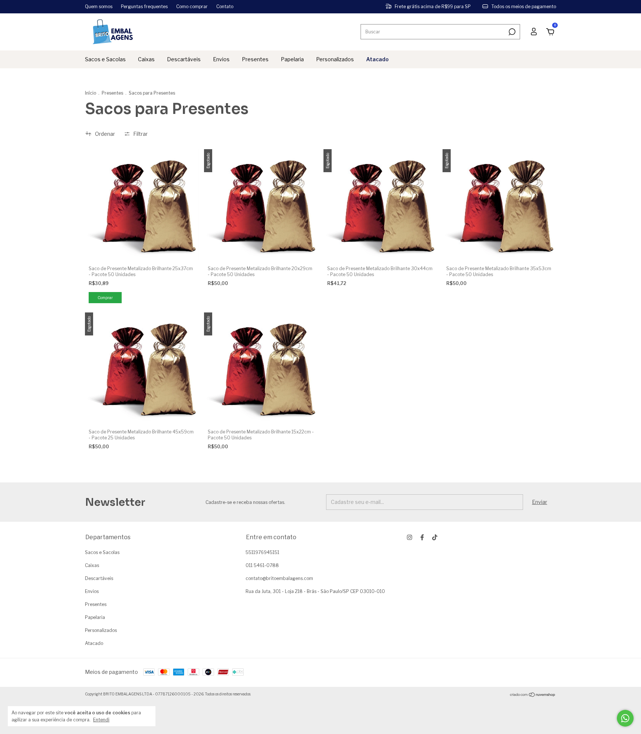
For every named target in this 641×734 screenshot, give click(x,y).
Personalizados (335, 59)
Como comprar (192, 6)
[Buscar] (511, 31)
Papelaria (292, 59)
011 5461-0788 (262, 565)
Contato (224, 6)
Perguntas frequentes (144, 6)
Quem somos (98, 6)
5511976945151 (262, 552)
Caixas (146, 59)
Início (90, 93)
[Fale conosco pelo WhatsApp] (625, 718)
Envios (221, 59)
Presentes (255, 59)
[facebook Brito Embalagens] (422, 537)
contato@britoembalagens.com (279, 578)
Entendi (101, 719)
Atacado (377, 59)
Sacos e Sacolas (105, 59)
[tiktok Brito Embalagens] (435, 537)
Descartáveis (184, 59)
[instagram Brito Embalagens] (409, 537)
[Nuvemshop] (533, 695)
